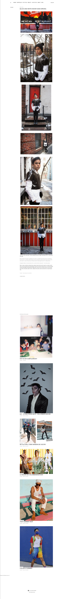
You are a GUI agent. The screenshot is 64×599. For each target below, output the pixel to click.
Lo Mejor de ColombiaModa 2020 (31, 474)
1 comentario (24, 360)
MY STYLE (25, 2)
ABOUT (39, 2)
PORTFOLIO (19, 2)
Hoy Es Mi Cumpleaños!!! (28, 358)
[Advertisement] (36, 305)
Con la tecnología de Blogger (32, 590)
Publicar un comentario (25, 415)
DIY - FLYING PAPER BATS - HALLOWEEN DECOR (35, 414)
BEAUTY (29, 2)
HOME (14, 2)
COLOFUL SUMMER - (26, 568)
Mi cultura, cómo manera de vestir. (33, 444)
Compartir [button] (11, 7)
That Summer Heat (26, 521)
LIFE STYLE (34, 2)
